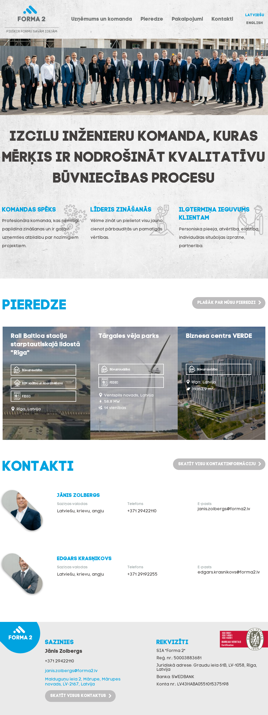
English (254, 23)
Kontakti (222, 19)
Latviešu (254, 15)
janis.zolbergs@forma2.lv (224, 509)
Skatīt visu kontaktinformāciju (217, 464)
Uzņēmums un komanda (101, 19)
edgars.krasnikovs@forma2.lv (229, 572)
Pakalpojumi (187, 19)
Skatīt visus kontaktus (78, 696)
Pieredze (152, 19)
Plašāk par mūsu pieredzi (226, 303)
